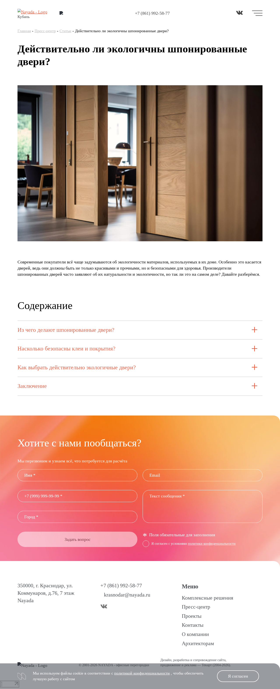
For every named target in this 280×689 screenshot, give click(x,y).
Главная (24, 31)
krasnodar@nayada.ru (127, 595)
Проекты (191, 616)
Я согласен (238, 676)
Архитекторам (198, 643)
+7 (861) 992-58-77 (152, 13)
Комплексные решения (207, 598)
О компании (195, 634)
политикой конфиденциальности (142, 673)
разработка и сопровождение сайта (199, 660)
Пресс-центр (45, 31)
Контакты (192, 625)
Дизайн (166, 660)
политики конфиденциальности (212, 543)
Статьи (65, 31)
